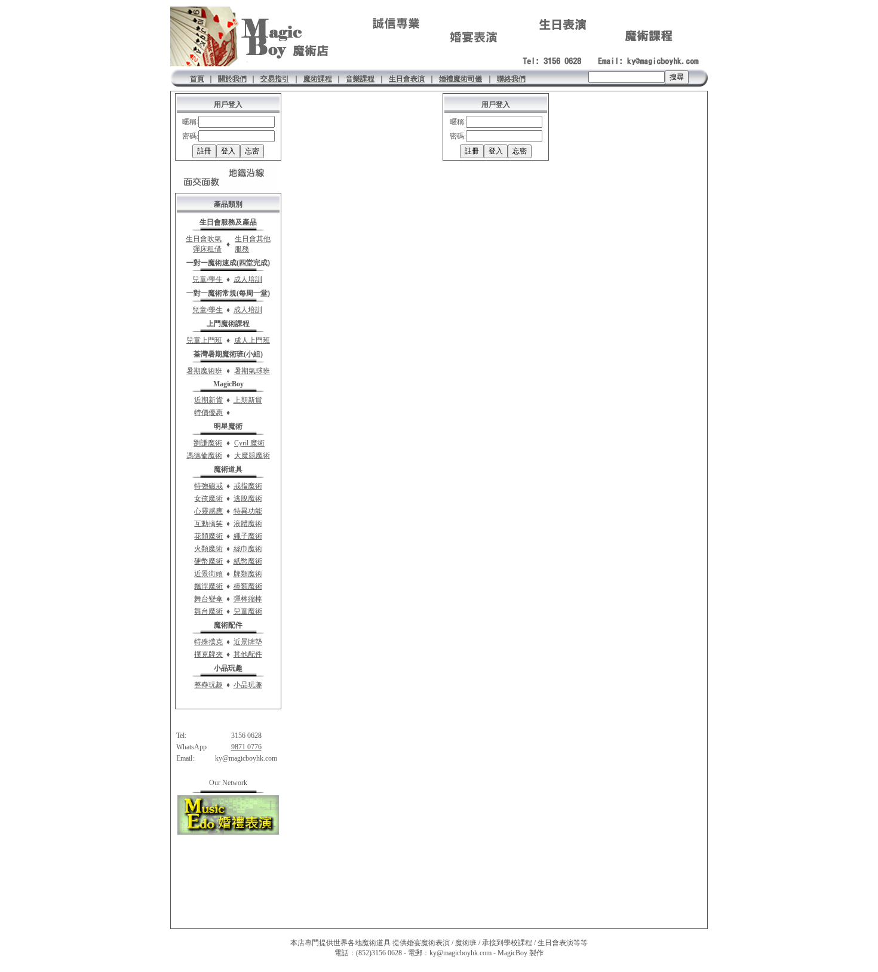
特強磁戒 (208, 486)
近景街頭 (208, 574)
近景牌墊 (248, 642)
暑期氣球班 (252, 371)
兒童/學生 (207, 279)
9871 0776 (246, 747)
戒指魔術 (248, 486)
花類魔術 (208, 536)
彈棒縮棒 (248, 599)
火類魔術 (208, 549)
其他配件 (248, 654)
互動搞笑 (208, 523)
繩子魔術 (248, 536)
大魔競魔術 (252, 455)
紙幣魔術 (248, 561)
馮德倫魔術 (204, 455)
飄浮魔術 (208, 586)
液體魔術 (248, 523)
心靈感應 (208, 511)
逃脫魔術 (248, 498)
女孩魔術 (208, 498)
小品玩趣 (248, 685)
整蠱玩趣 (208, 685)
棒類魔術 (248, 586)
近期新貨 (208, 400)
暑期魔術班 (204, 371)
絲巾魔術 (248, 549)
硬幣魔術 (208, 561)
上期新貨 (248, 400)
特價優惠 (208, 412)
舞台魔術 (208, 611)
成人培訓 (248, 279)
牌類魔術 (248, 574)
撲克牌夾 (208, 654)
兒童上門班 (204, 340)
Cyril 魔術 (249, 443)
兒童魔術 (248, 611)
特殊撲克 (208, 642)
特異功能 (248, 511)
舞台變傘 (208, 599)
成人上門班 (252, 340)
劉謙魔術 (208, 443)
